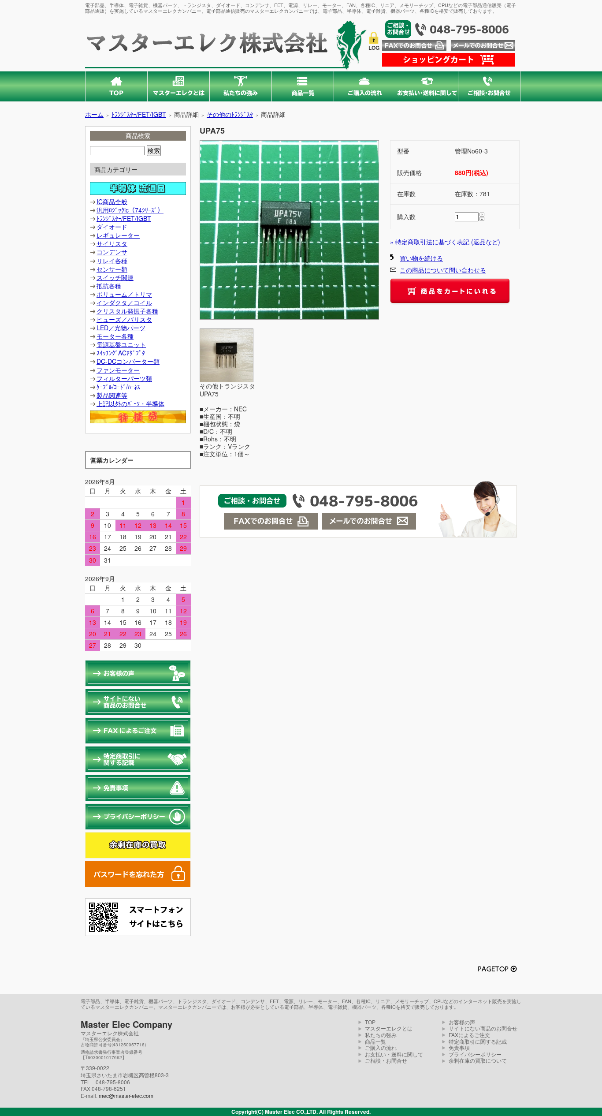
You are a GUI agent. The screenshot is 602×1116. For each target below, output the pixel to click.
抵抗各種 (109, 285)
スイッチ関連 (115, 277)
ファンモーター (118, 370)
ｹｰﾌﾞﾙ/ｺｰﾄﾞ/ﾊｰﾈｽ (118, 386)
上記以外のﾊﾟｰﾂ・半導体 (130, 403)
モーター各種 (115, 336)
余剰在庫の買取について (478, 1060)
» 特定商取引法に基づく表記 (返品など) (445, 241)
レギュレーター (118, 235)
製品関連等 (112, 395)
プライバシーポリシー (475, 1054)
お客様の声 (462, 1022)
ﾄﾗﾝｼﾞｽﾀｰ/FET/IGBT (138, 114)
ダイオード (112, 226)
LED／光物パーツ (121, 327)
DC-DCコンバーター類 (128, 361)
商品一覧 (375, 1041)
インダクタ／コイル (124, 302)
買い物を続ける (421, 258)
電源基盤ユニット (121, 344)
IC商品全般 (112, 201)
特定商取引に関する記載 (478, 1041)
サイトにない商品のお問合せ (483, 1028)
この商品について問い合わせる (443, 269)
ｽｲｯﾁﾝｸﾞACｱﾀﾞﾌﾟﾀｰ (122, 352)
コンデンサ (112, 251)
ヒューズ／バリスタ (124, 319)
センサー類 (112, 269)
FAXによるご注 (467, 1034)
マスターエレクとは (388, 1028)
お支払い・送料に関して (394, 1054)
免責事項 (459, 1047)
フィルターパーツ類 (124, 378)
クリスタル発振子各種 (127, 310)
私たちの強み (381, 1034)
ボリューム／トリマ (124, 294)
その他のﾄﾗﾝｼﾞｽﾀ (230, 114)
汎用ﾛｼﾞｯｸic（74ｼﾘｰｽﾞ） (130, 209)
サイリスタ (112, 243)
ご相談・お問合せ (386, 1060)
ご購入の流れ (381, 1047)
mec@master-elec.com (126, 1095)
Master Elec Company (126, 1024)
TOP (370, 1022)
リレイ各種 (112, 260)
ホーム (94, 114)
